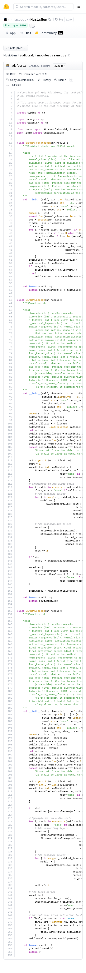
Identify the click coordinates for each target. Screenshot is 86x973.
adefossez (18, 65)
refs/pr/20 (16, 48)
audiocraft (27, 55)
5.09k (69, 19)
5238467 (59, 65)
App (13, 33)
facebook (21, 19)
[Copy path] (69, 55)
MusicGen (38, 19)
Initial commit (39, 65)
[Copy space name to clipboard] (49, 19)
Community (51, 33)
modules (43, 55)
